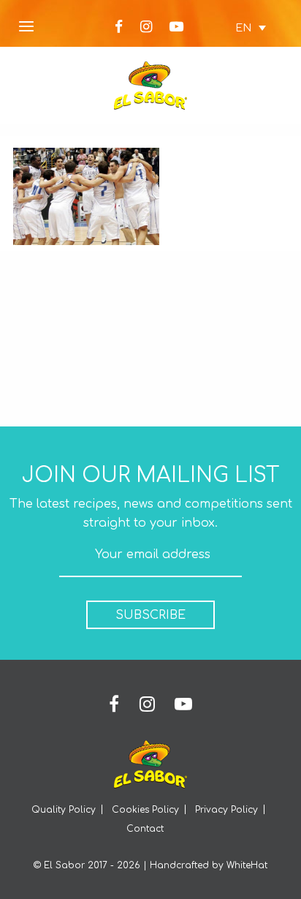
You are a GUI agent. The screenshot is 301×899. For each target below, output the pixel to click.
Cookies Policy (145, 810)
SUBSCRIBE (150, 615)
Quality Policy (63, 810)
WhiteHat (246, 865)
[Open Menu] (26, 27)
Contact (145, 829)
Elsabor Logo (150, 85)
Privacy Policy (226, 810)
